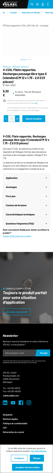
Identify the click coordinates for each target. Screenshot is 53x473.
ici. (36, 103)
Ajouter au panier (34, 118)
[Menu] (48, 4)
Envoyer (44, 353)
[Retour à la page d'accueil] (10, 4)
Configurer (19, 458)
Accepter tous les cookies (27, 467)
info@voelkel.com (11, 395)
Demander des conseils (16, 312)
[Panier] (37, 4)
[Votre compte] (42, 3)
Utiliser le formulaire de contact (17, 236)
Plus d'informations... (39, 451)
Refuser (37, 458)
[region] (26, 43)
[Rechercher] (32, 4)
